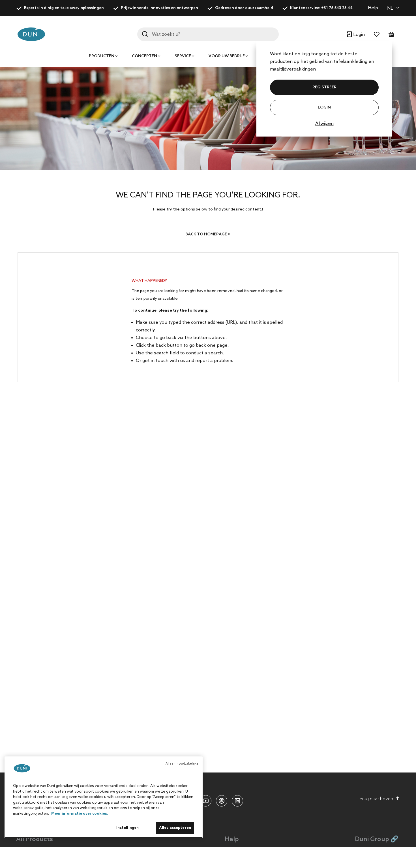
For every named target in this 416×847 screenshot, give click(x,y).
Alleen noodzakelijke (182, 764)
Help (373, 8)
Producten (101, 56)
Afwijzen (324, 123)
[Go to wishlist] (376, 34)
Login (324, 107)
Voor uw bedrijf (227, 56)
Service (183, 56)
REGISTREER (324, 87)
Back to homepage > (208, 234)
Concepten (144, 56)
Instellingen (127, 828)
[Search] (145, 34)
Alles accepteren (175, 828)
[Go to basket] (391, 34)
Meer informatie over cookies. (79, 814)
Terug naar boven (375, 799)
